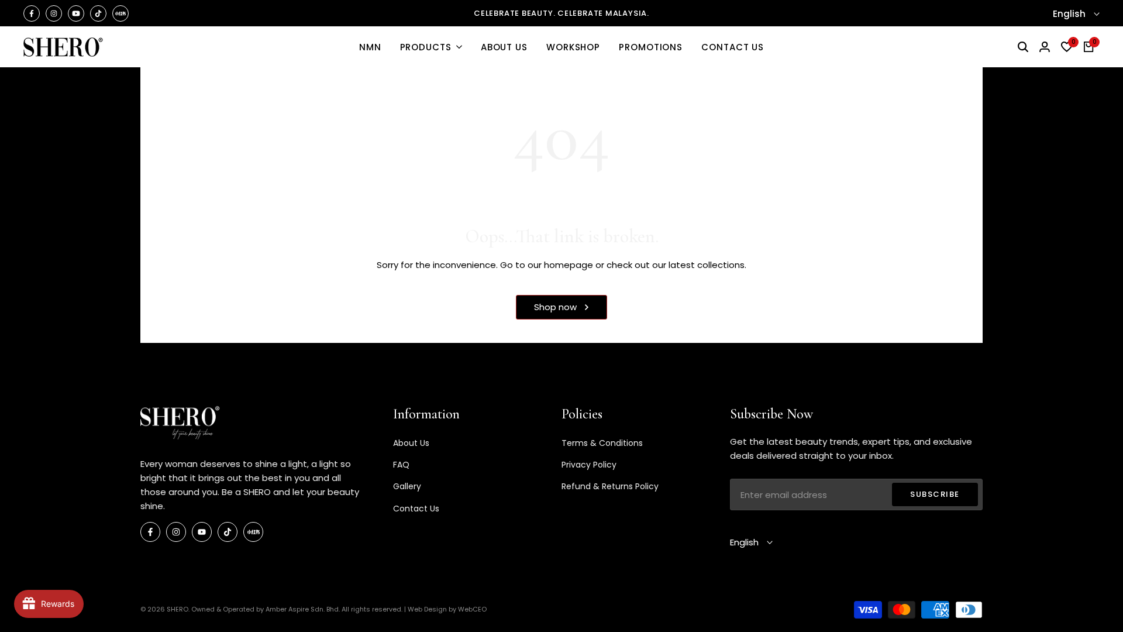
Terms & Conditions (602, 443)
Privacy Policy (589, 464)
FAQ (401, 464)
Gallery (407, 486)
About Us (411, 443)
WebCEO (472, 609)
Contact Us (416, 508)
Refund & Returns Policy (610, 486)
